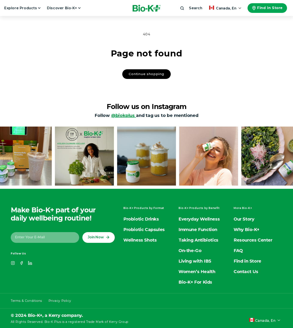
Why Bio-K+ (246, 229)
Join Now (96, 237)
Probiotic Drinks (141, 219)
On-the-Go (189, 250)
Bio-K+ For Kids (195, 282)
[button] (191, 8)
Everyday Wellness (199, 219)
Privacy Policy (59, 301)
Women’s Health (196, 271)
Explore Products (21, 8)
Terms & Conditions (26, 301)
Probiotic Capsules (144, 229)
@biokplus (123, 115)
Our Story (244, 219)
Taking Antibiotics (198, 240)
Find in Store (270, 8)
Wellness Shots (140, 240)
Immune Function (197, 229)
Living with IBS (194, 261)
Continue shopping (146, 74)
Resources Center (253, 240)
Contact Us (246, 271)
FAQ (238, 250)
